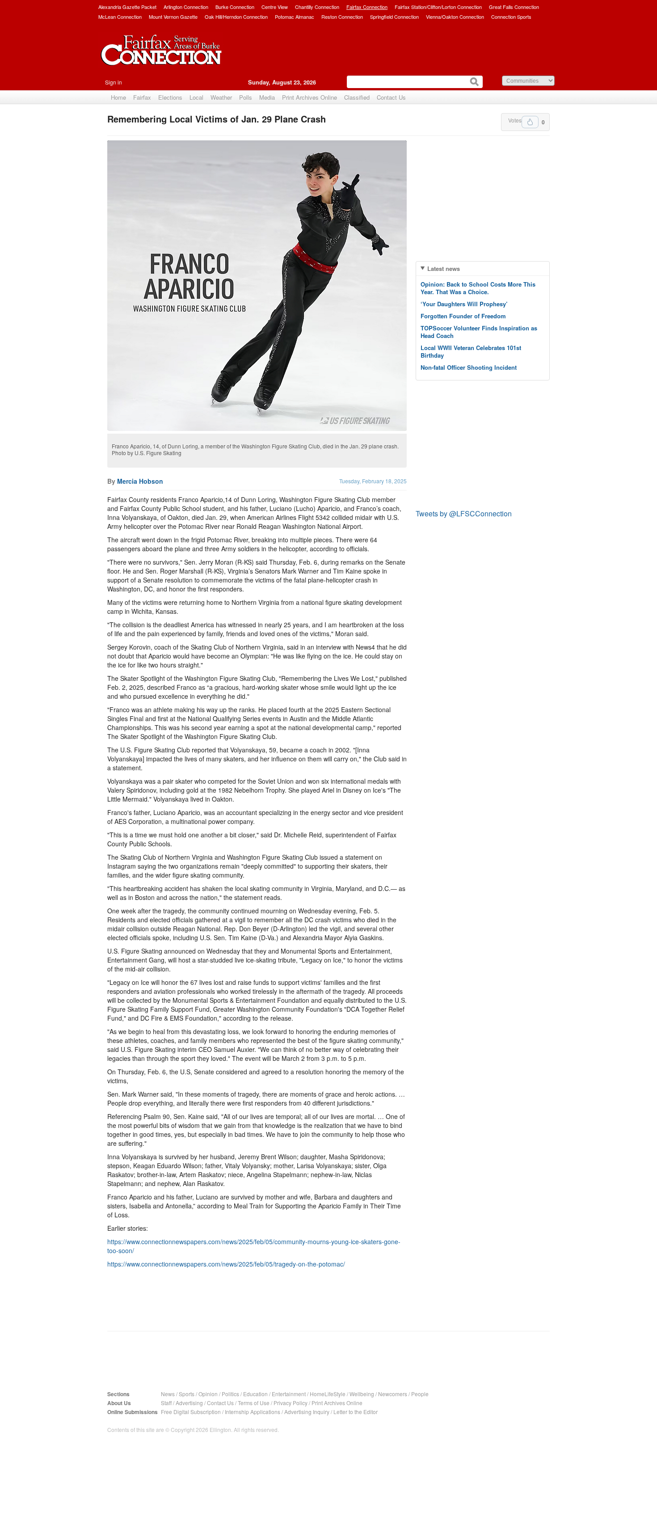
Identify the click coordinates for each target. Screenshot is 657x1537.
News (168, 1394)
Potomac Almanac (294, 16)
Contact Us (391, 97)
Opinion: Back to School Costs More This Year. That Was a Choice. (478, 288)
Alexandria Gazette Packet (127, 6)
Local (196, 97)
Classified (357, 97)
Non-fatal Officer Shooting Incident (469, 367)
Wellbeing (362, 1394)
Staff (166, 1402)
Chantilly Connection (317, 6)
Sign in (113, 82)
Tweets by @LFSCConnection (464, 513)
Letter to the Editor (355, 1411)
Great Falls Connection (514, 6)
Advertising (189, 1402)
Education (255, 1394)
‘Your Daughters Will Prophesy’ (464, 304)
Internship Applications (252, 1411)
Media (267, 97)
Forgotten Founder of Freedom (463, 316)
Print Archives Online (309, 97)
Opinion (208, 1394)
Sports (186, 1394)
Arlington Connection (186, 6)
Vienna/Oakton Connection (455, 16)
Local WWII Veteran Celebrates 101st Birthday (471, 351)
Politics (230, 1394)
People (420, 1394)
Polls (245, 97)
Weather (221, 97)
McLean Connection (120, 16)
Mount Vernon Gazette (173, 16)
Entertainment (289, 1394)
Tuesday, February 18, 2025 (373, 481)
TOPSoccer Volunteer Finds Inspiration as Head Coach (479, 332)
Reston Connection (342, 16)
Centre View (274, 6)
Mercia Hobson (140, 481)
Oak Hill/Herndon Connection (236, 16)
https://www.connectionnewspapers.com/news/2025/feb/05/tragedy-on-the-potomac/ (226, 1263)
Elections (170, 97)
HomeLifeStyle (327, 1394)
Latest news (443, 268)
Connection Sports (511, 16)
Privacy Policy (290, 1402)
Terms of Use (254, 1402)
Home (118, 97)
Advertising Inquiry (306, 1411)
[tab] (482, 268)
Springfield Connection (394, 16)
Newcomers (392, 1394)
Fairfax (142, 97)
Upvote (530, 122)
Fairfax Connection (366, 6)
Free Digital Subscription (191, 1411)
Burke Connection (234, 6)
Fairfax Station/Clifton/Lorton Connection (438, 6)
